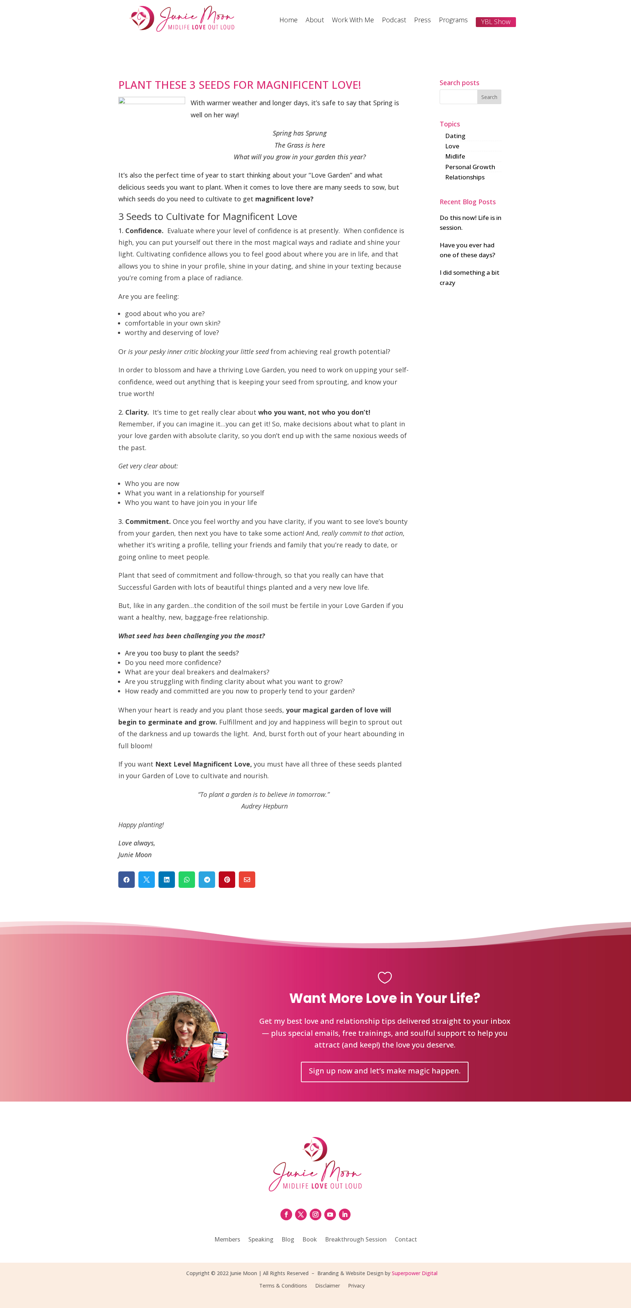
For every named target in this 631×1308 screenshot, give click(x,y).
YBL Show (495, 21)
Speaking (261, 1240)
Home (288, 20)
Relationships (465, 177)
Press (422, 20)
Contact (406, 1240)
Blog (288, 1240)
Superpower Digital (414, 1273)
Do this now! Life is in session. (470, 222)
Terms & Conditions (283, 1286)
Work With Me (353, 20)
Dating (455, 136)
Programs (453, 20)
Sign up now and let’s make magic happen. (384, 1071)
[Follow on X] (301, 1214)
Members (227, 1240)
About (315, 20)
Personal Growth (470, 167)
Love (452, 146)
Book (309, 1240)
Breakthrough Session (356, 1240)
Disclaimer (327, 1286)
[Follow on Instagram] (315, 1214)
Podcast (394, 20)
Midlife (455, 156)
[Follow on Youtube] (330, 1214)
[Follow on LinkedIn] (345, 1214)
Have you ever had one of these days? (467, 250)
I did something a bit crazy (470, 277)
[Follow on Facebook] (286, 1214)
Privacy (356, 1286)
